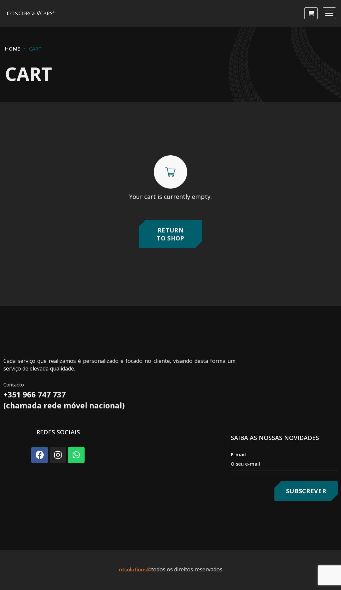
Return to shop (170, 234)
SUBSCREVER (306, 491)
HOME (12, 48)
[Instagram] (58, 455)
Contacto (13, 384)
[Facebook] (39, 455)
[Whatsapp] (76, 455)
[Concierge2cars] (31, 13)
